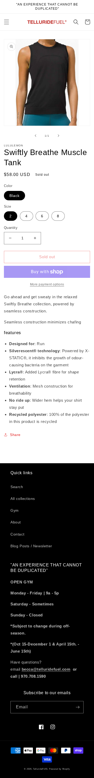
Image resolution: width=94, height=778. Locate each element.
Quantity (10, 228)
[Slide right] (58, 135)
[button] (6, 22)
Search (16, 487)
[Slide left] (35, 135)
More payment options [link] (47, 284)
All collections (22, 498)
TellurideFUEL (40, 769)
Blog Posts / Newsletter (31, 546)
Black (14, 196)
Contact (17, 534)
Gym (14, 510)
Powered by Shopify (59, 769)
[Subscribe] (77, 707)
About (15, 522)
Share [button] (15, 435)
